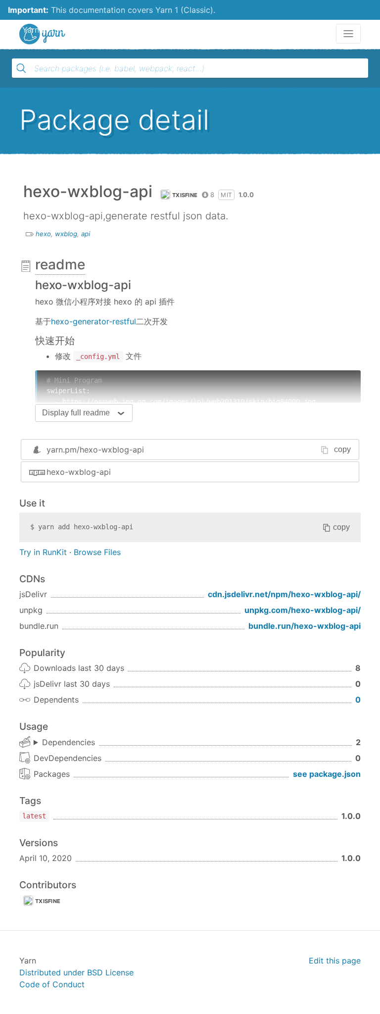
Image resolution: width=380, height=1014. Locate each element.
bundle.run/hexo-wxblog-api (304, 626)
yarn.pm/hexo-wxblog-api (95, 450)
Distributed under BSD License (76, 972)
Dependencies (68, 742)
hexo (43, 234)
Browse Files (97, 552)
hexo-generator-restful (93, 321)
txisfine (184, 195)
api (85, 234)
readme (60, 264)
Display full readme (76, 412)
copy (342, 449)
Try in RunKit (43, 552)
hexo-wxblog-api (79, 472)
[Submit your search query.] (21, 68)
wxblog (66, 234)
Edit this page (335, 960)
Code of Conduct (52, 984)
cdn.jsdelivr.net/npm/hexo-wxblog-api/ (284, 594)
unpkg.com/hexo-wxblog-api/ (302, 610)
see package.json (327, 774)
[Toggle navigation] (348, 34)
